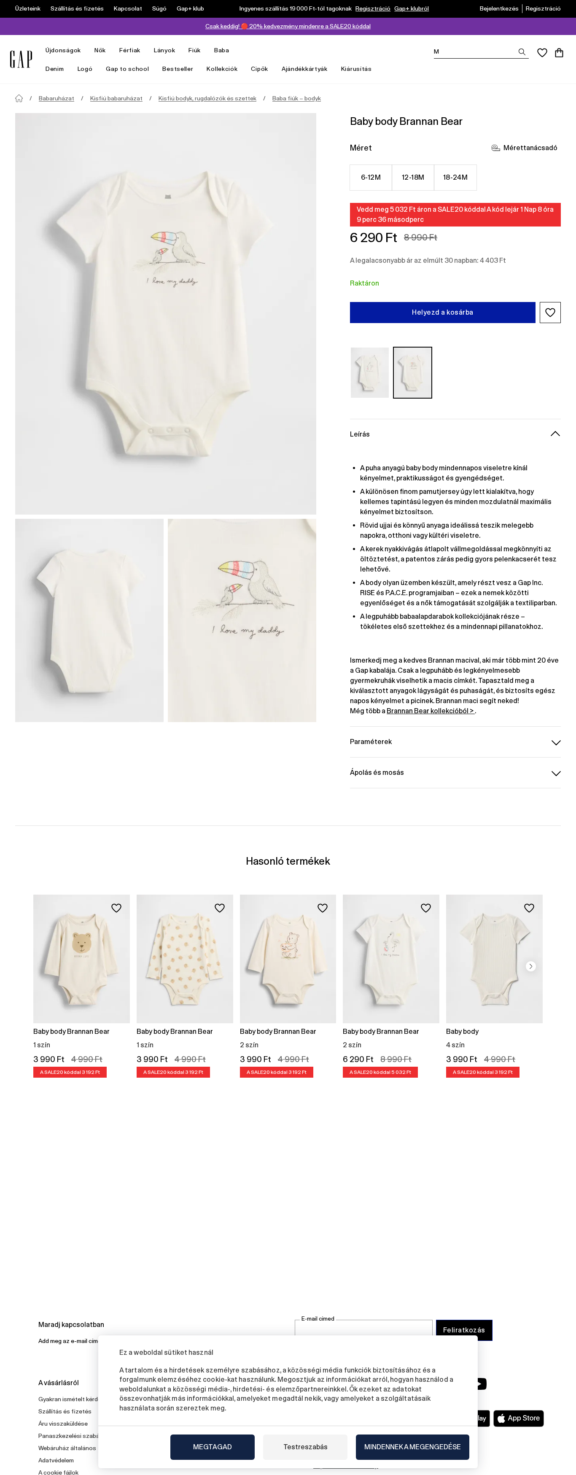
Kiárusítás (356, 68)
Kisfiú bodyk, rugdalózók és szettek (207, 98)
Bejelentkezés (499, 8)
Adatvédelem (56, 1460)
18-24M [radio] (455, 177)
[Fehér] (370, 373)
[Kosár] (559, 53)
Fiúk (194, 50)
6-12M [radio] (371, 177)
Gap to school (127, 68)
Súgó (159, 8)
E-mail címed (317, 1319)
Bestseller (177, 68)
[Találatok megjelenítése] (522, 52)
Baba (221, 50)
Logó (85, 68)
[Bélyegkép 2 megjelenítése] (242, 620)
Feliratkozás (464, 1330)
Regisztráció (372, 8)
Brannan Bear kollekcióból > (431, 711)
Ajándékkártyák (305, 68)
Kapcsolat (128, 8)
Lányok (164, 50)
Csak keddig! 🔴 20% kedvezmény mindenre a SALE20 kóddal (288, 26)
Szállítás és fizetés (77, 8)
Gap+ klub (190, 8)
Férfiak (129, 50)
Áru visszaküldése (63, 1423)
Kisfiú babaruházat (116, 98)
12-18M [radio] (413, 177)
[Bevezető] (19, 98)
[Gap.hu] (21, 59)
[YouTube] (478, 1384)
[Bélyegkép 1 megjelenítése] (89, 620)
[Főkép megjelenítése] (165, 314)
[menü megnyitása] (85, 50)
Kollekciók (222, 68)
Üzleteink (27, 8)
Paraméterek (371, 742)
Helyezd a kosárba (442, 312)
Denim (55, 68)
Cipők (259, 68)
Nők (100, 50)
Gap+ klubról (411, 8)
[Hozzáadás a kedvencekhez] (116, 908)
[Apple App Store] (518, 1418)
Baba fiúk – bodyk (296, 98)
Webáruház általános (67, 1448)
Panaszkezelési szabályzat (75, 1435)
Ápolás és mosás (377, 773)
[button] (550, 312)
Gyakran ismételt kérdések (74, 1399)
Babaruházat (56, 98)
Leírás (360, 434)
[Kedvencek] (542, 53)
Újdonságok (63, 50)
